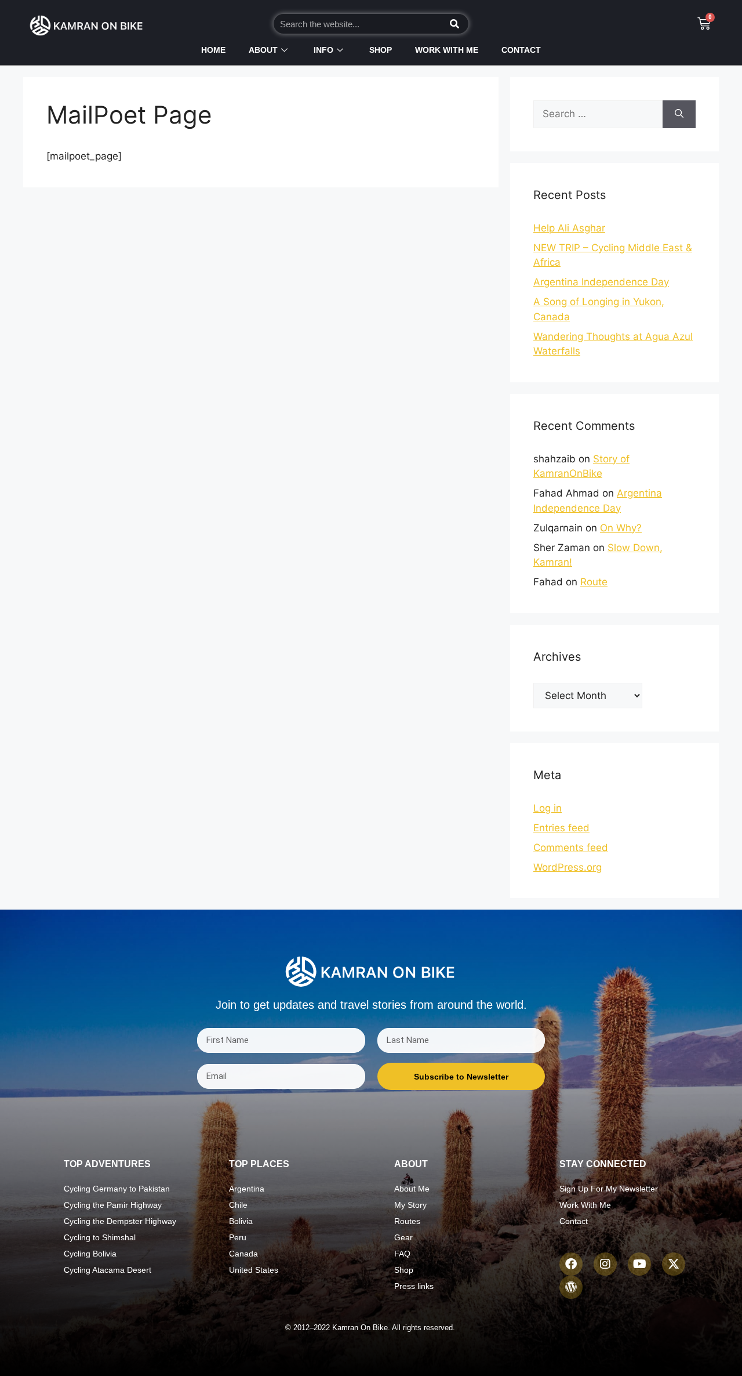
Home (213, 50)
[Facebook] (571, 1264)
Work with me (446, 50)
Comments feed (570, 847)
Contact (521, 50)
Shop (380, 50)
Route (594, 582)
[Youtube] (639, 1264)
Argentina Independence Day (601, 282)
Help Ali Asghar (569, 228)
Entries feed (561, 828)
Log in (547, 808)
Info (323, 50)
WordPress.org (567, 867)
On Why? (621, 528)
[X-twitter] (673, 1264)
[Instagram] (605, 1264)
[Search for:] (598, 114)
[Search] (454, 24)
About (263, 50)
